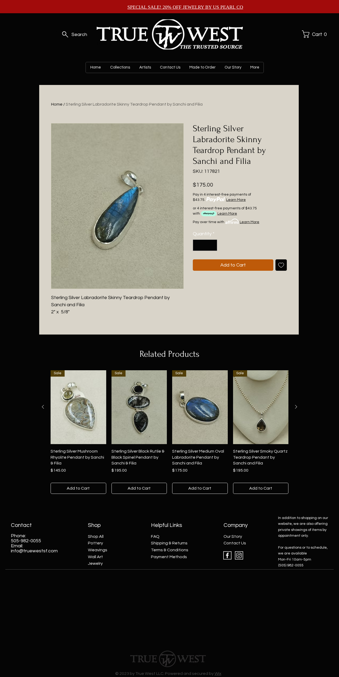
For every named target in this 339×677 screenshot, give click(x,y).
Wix (218, 673)
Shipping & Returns (169, 543)
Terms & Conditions (169, 550)
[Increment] (212, 245)
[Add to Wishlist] (281, 265)
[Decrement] (198, 245)
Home (57, 104)
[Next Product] (296, 407)
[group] (169, 432)
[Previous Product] (43, 407)
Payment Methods (169, 557)
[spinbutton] (205, 245)
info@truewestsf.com (34, 550)
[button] (313, 34)
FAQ (155, 536)
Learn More (236, 200)
